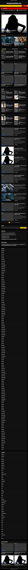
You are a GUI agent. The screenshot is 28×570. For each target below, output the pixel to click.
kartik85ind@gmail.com (5, 31)
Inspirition (2, 504)
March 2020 (2, 388)
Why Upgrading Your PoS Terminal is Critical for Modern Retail (16, 97)
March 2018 (2, 431)
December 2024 (3, 286)
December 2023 (3, 307)
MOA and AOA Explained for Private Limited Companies (3, 97)
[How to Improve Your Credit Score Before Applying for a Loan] (20, 547)
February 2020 (3, 390)
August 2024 (2, 293)
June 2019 (2, 404)
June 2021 (2, 361)
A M (15, 205)
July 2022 (2, 338)
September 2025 (3, 270)
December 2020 (3, 372)
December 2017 (3, 436)
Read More (16, 135)
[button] (1, 6)
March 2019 (2, 409)
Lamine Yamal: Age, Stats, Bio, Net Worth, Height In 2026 (19, 73)
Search (2, 225)
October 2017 (3, 440)
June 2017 (2, 447)
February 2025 (3, 282)
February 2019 (3, 411)
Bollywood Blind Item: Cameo (8, 30)
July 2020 (2, 381)
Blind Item (2, 466)
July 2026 (2, 252)
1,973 (16, 222)
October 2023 (3, 311)
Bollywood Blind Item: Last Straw (16, 110)
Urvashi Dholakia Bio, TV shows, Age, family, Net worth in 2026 (7, 169)
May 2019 (2, 406)
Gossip (2, 493)
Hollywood (2, 499)
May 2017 (2, 449)
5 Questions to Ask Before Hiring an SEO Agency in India (16, 93)
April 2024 (2, 300)
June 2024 (2, 297)
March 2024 (2, 302)
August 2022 (2, 336)
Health (2, 495)
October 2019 (3, 397)
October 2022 (3, 332)
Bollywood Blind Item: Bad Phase (16, 10)
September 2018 (3, 420)
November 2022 (3, 331)
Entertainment (3, 42)
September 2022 (3, 334)
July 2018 (2, 424)
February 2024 (3, 304)
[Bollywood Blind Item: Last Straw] (20, 559)
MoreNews (12, 569)
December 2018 (3, 415)
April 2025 (2, 279)
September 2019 (3, 399)
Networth (2, 509)
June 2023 (2, 318)
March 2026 (2, 259)
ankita (15, 554)
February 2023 (3, 325)
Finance (3, 144)
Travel (2, 533)
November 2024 (3, 288)
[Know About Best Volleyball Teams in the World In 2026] (7, 79)
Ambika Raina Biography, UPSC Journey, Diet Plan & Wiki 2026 (9, 245)
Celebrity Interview (3, 474)
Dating (2, 477)
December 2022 (3, 329)
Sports (3, 70)
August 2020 (3, 379)
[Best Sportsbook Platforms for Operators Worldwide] (7, 67)
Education (2, 479)
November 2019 (3, 395)
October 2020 (3, 375)
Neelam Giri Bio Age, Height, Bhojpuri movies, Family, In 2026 (3, 52)
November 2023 (3, 309)
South (2, 520)
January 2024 (3, 306)
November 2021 (3, 352)
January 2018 (3, 434)
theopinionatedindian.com (14, 3)
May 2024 (2, 298)
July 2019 (2, 402)
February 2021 (3, 368)
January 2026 (3, 263)
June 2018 (2, 425)
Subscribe (25, 5)
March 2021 (2, 366)
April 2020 (2, 386)
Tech (2, 527)
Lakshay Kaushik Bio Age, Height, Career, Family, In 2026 (16, 52)
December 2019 (3, 393)
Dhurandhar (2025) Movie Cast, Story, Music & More (7, 44)
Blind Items (3, 162)
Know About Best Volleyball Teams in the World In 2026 (6, 85)
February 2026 (3, 261)
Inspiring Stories (3, 502)
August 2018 (2, 422)
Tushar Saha (16, 130)
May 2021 (2, 363)
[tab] (3, 49)
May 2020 (2, 384)
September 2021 (3, 356)
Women (2, 538)
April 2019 (2, 408)
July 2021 (2, 359)
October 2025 (3, 268)
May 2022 (2, 341)
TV (1, 536)
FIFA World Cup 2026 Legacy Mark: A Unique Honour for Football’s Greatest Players (20, 85)
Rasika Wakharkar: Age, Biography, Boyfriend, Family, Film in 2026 (16, 57)
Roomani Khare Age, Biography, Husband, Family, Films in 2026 (3, 57)
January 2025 (3, 284)
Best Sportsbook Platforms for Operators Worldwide (7, 73)
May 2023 (2, 320)
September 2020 (3, 377)
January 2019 (3, 413)
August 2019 (2, 400)
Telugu (2, 529)
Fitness (2, 486)
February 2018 (3, 433)
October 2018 (3, 418)
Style (2, 524)
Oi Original (2, 511)
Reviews (2, 518)
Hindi (2, 497)
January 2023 (3, 327)
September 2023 (3, 313)
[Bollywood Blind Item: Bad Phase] (7, 559)
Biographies (2, 459)
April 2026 (2, 257)
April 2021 (2, 365)
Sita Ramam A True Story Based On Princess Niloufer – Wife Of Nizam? (19, 44)
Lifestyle (2, 506)
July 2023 (2, 316)
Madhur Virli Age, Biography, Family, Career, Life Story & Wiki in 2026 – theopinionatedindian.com (13, 244)
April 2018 (2, 429)
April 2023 (2, 322)
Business (7, 91)
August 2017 (2, 443)
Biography (2, 461)
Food (2, 488)
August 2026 (3, 250)
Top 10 (2, 531)
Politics (2, 515)
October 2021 (3, 354)
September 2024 (3, 291)
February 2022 (3, 347)
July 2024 (2, 295)
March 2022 (2, 345)
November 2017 (3, 438)
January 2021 (3, 370)
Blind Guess (2, 465)
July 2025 (2, 273)
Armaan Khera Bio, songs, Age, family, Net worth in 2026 (3, 105)
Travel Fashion (3, 534)
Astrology (2, 454)
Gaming (2, 490)
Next (18, 222)
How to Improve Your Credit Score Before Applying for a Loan (16, 105)
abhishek (16, 215)
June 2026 (2, 254)
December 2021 (3, 350)
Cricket (2, 475)
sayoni (16, 45)
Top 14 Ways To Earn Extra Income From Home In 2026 (3, 93)
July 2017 (2, 445)
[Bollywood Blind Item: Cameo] (14, 24)
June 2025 (2, 275)
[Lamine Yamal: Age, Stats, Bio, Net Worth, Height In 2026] (20, 67)
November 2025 (3, 266)
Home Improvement (3, 500)
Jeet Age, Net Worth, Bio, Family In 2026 (7, 188)
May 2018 (2, 427)
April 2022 (2, 343)
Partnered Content (3, 513)
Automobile (2, 456)
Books (2, 470)
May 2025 (2, 277)
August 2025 (2, 272)
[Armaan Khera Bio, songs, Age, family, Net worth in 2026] (7, 547)
